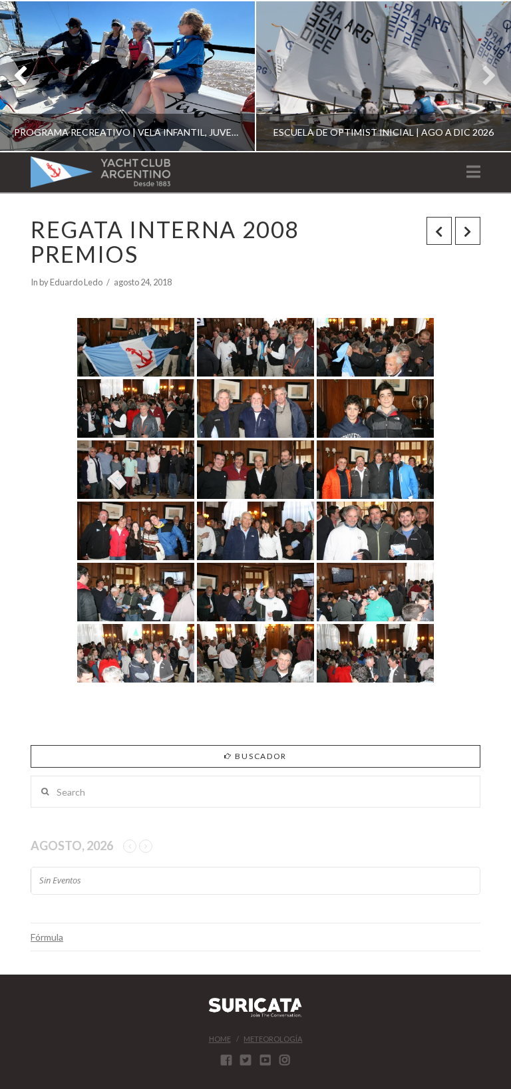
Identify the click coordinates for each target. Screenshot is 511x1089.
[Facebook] (226, 1060)
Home (220, 1038)
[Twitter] (245, 1060)
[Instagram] (284, 1060)
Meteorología (273, 1038)
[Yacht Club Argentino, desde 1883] (100, 172)
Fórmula (47, 937)
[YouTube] (265, 1060)
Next (482, 76)
